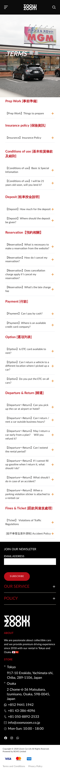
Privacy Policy (35, 766)
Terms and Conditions (14, 766)
